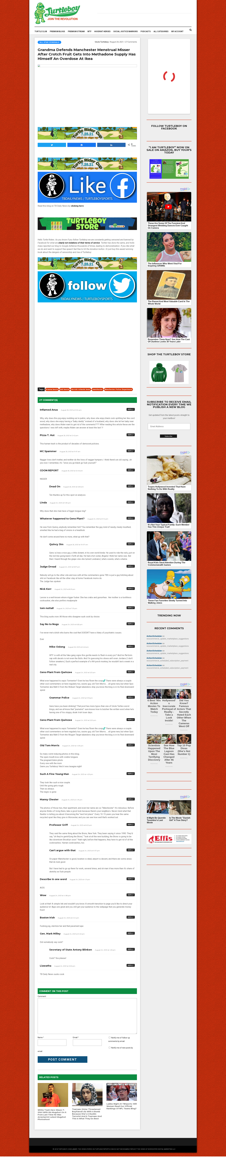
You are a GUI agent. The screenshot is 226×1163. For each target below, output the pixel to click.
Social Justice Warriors (125, 31)
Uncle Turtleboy (102, 42)
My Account (177, 31)
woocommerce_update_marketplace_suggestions (168, 639)
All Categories (161, 31)
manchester (97, 389)
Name (40, 1037)
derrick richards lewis (80, 389)
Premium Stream (76, 31)
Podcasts (146, 31)
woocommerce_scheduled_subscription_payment (167, 661)
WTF (89, 31)
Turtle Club (41, 31)
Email (75, 1037)
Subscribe (168, 436)
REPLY (131, 409)
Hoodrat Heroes (102, 31)
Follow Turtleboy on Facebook (169, 127)
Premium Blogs (57, 31)
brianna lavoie (52, 389)
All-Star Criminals (49, 42)
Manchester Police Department (118, 389)
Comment (42, 996)
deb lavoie (64, 389)
